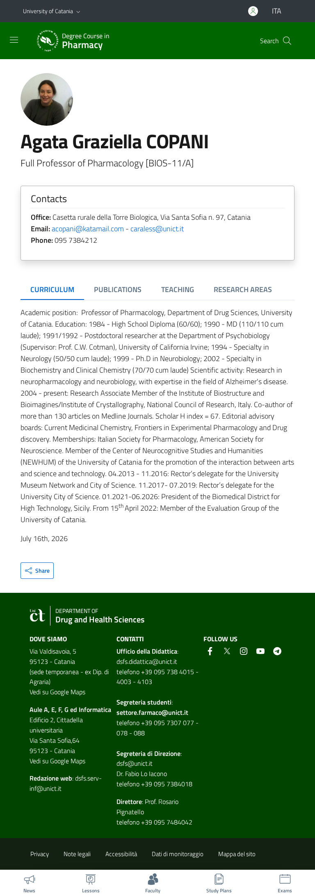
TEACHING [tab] (177, 289)
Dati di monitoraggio (177, 854)
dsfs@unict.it (134, 763)
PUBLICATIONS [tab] (118, 289)
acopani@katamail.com (88, 228)
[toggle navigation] (14, 40)
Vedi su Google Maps (57, 692)
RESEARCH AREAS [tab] (243, 289)
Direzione (167, 753)
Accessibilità (121, 854)
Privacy (39, 854)
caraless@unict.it (157, 228)
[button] (78, 11)
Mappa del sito (237, 854)
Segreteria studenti (143, 702)
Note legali (77, 854)
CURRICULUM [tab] (52, 289)
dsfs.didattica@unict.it (146, 661)
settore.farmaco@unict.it (152, 712)
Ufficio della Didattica (146, 651)
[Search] (287, 41)
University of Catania (48, 11)
